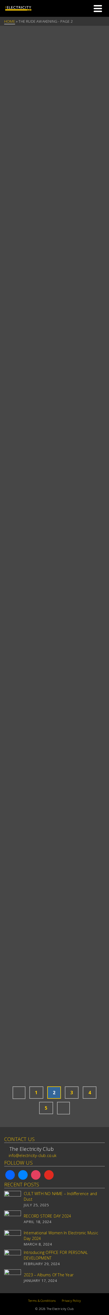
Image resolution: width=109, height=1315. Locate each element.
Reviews (13, 282)
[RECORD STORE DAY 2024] (12, 1219)
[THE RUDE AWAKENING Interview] (54, 56)
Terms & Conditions (42, 1300)
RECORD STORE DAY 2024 (47, 1216)
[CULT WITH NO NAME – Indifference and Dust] (12, 1199)
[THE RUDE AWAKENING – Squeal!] (54, 936)
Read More (81, 143)
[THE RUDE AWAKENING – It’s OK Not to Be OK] (54, 421)
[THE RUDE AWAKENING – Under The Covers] (54, 225)
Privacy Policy (71, 1300)
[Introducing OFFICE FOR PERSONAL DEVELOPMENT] (12, 1258)
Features (14, 607)
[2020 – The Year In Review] (54, 584)
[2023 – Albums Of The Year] (12, 1277)
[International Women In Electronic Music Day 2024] (12, 1238)
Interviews (16, 85)
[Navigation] (98, 8)
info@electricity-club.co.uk (32, 1155)
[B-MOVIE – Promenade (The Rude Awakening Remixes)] (54, 739)
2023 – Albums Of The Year (49, 1274)
